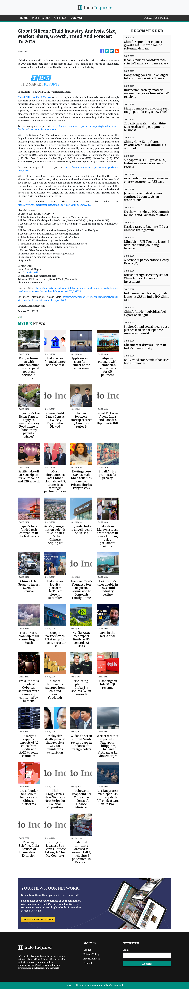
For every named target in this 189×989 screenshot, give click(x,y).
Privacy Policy (91, 954)
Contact (87, 963)
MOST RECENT (41, 17)
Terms (87, 949)
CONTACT (76, 17)
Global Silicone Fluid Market (34, 97)
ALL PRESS (60, 17)
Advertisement (91, 958)
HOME (24, 17)
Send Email (31, 272)
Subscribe (147, 963)
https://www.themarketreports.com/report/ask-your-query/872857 (54, 204)
